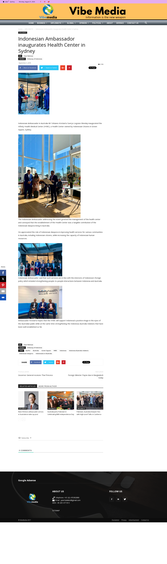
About (110, 23)
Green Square (46, 350)
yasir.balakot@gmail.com (70, 500)
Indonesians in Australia (44, 353)
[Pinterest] (3, 285)
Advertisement (134, 520)
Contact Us (132, 23)
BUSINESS (41, 23)
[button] (146, 23)
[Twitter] (48, 1)
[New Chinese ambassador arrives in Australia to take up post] (31, 400)
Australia (36, 350)
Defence (120, 23)
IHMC (55, 350)
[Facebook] (40, 1)
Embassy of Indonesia (34, 59)
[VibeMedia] (83, 11)
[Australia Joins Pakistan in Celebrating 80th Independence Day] (60, 400)
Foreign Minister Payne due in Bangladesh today (85, 376)
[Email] (3, 291)
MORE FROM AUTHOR (48, 386)
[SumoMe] (3, 297)
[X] (3, 279)
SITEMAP (56, 510)
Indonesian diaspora (26, 353)
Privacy (124, 520)
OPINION (83, 23)
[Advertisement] (60, 335)
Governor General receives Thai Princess (35, 375)
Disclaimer (115, 520)
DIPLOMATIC (56, 23)
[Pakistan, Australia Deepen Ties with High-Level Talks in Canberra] (90, 400)
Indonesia (63, 350)
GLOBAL (70, 23)
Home (31, 23)
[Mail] (44, 1)
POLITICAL (96, 23)
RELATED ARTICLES (28, 386)
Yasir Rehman (28, 56)
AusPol (28, 350)
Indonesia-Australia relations (79, 350)
